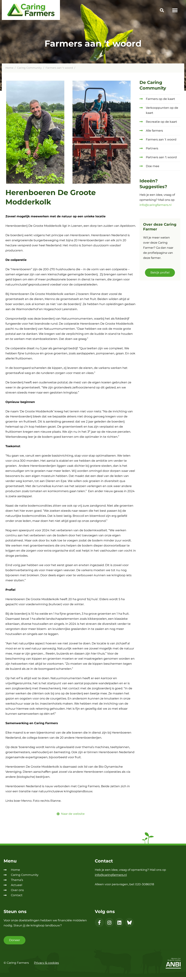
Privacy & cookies (46, 962)
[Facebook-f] (99, 922)
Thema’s (17, 880)
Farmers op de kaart (160, 99)
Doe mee (152, 166)
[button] (161, 11)
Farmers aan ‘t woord (59, 67)
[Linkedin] (119, 922)
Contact (17, 895)
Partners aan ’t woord (161, 157)
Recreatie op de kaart (161, 121)
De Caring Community (153, 85)
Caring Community (29, 67)
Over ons (17, 890)
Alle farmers (154, 130)
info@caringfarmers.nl (155, 205)
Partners (152, 148)
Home (9, 67)
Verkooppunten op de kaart (162, 110)
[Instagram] (109, 922)
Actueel (16, 885)
